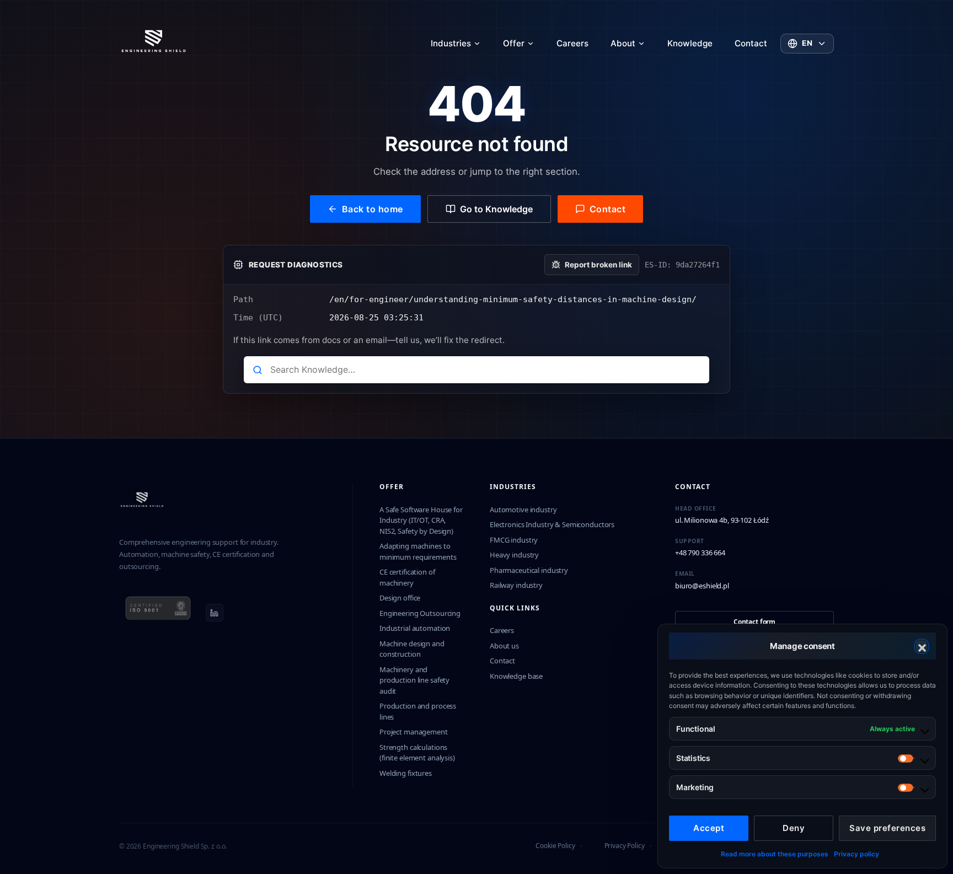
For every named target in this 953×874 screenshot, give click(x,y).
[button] (921, 646)
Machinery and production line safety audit (414, 680)
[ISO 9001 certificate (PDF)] (158, 612)
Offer (513, 43)
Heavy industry (514, 555)
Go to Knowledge (496, 209)
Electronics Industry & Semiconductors (552, 524)
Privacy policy (856, 854)
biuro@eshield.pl (702, 586)
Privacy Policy (624, 845)
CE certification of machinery (407, 577)
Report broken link (598, 264)
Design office (399, 598)
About (623, 43)
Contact (751, 43)
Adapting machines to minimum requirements (417, 551)
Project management (413, 732)
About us (504, 646)
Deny (794, 828)
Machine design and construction (412, 649)
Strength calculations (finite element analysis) (417, 752)
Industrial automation (414, 628)
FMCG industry (514, 540)
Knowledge (690, 43)
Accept (708, 828)
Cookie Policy (555, 845)
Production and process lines (417, 711)
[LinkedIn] (214, 612)
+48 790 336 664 (700, 552)
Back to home (372, 209)
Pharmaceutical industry (529, 570)
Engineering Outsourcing (420, 613)
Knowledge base (516, 676)
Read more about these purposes (774, 854)
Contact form (754, 621)
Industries (451, 43)
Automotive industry (523, 509)
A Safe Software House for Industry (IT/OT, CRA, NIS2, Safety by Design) (421, 520)
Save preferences (887, 828)
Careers (572, 43)
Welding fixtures (405, 773)
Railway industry (516, 585)
